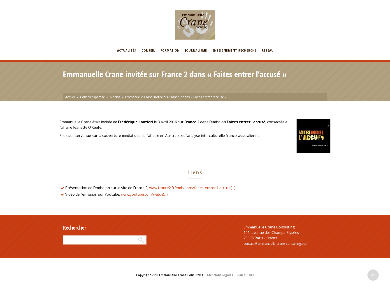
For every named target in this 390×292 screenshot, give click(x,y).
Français (68, 3)
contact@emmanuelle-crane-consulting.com (276, 243)
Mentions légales (220, 275)
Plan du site (245, 275)
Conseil (148, 50)
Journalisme (196, 50)
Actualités (126, 50)
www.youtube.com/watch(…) (144, 194)
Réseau (268, 50)
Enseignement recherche (234, 50)
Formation (170, 50)
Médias (115, 97)
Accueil (70, 97)
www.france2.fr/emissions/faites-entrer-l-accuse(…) (192, 187)
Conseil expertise (92, 97)
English (85, 3)
